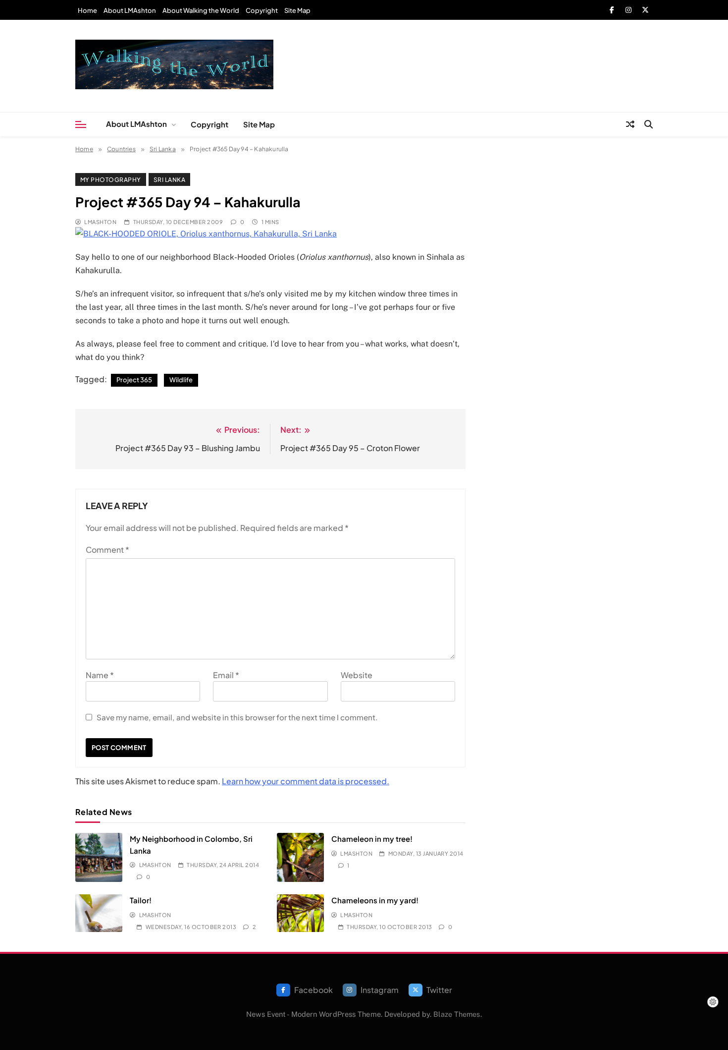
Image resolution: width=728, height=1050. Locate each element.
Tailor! (141, 900)
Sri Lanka (169, 179)
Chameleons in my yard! (374, 900)
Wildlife (181, 380)
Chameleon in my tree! (372, 838)
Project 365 (134, 380)
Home (87, 10)
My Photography (110, 179)
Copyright (262, 10)
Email (226, 675)
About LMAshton (130, 10)
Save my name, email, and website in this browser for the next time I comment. (237, 717)
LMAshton (100, 222)
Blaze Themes (456, 1014)
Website (356, 675)
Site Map (297, 10)
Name (100, 675)
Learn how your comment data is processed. (305, 781)
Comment (107, 549)
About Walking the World (200, 10)
